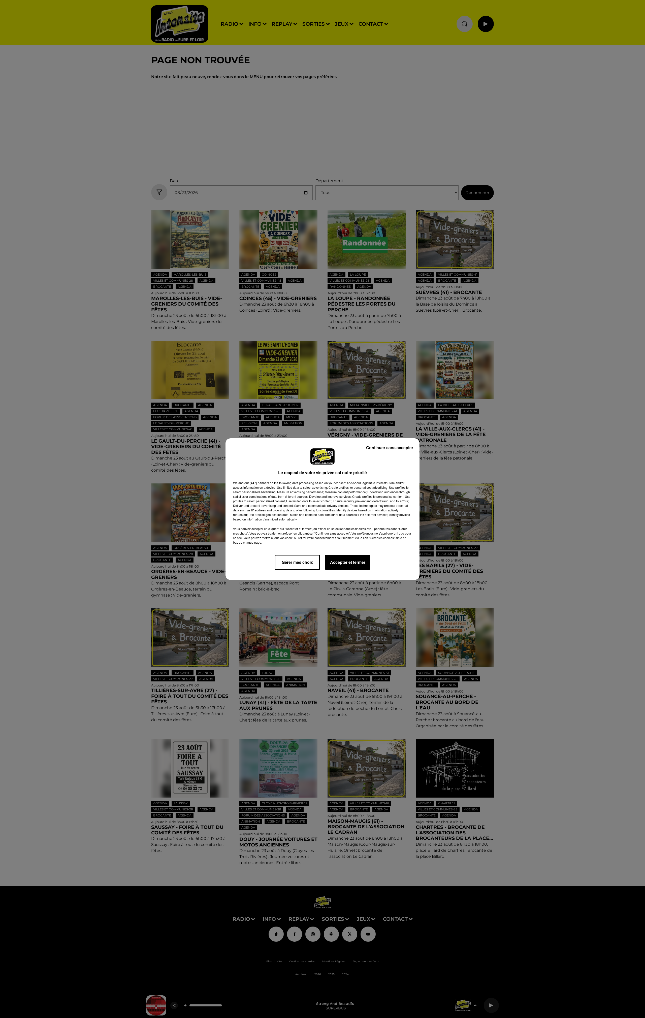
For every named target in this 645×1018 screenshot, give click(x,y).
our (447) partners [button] (256, 483)
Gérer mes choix (297, 562)
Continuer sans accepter (389, 447)
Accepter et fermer (347, 562)
